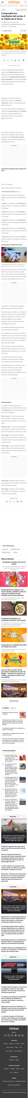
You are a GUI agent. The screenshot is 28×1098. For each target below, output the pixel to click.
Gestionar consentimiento (14, 1085)
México (16, 1047)
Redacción (11, 1060)
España (3, 9)
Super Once (5, 549)
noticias (15, 552)
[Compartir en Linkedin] (15, 60)
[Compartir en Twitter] (11, 60)
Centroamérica (9, 1051)
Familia (15, 5)
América (6, 1043)
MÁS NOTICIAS (14, 701)
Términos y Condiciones (8, 1081)
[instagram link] (12, 1035)
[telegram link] (19, 1035)
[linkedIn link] (22, 1035)
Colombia (17, 1043)
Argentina (11, 1043)
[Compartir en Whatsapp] (4, 60)
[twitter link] (9, 1035)
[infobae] (14, 2)
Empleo (17, 1060)
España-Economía (15, 549)
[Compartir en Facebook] (8, 60)
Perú (21, 1047)
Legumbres (9, 5)
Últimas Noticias (18, 1051)
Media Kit (16, 1072)
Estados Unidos (10, 1047)
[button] (2, 2)
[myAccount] (25, 2)
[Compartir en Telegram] (18, 60)
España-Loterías (6, 552)
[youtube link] (15, 1035)
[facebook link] (5, 1035)
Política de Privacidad (20, 1081)
